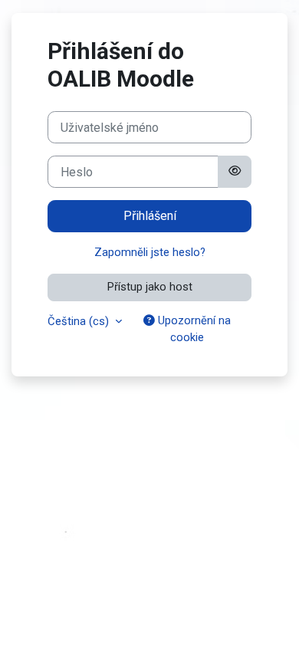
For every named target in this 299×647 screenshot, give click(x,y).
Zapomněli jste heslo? (149, 252)
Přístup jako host (149, 287)
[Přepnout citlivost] (234, 172)
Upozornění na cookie (193, 329)
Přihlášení (149, 216)
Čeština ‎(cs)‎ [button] (80, 321)
